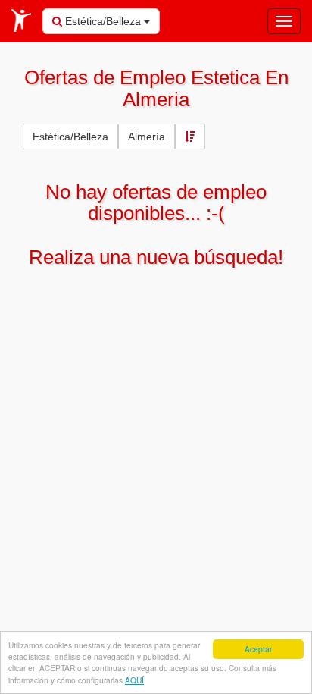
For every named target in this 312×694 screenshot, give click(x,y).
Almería (146, 136)
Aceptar (258, 649)
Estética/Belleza (103, 21)
